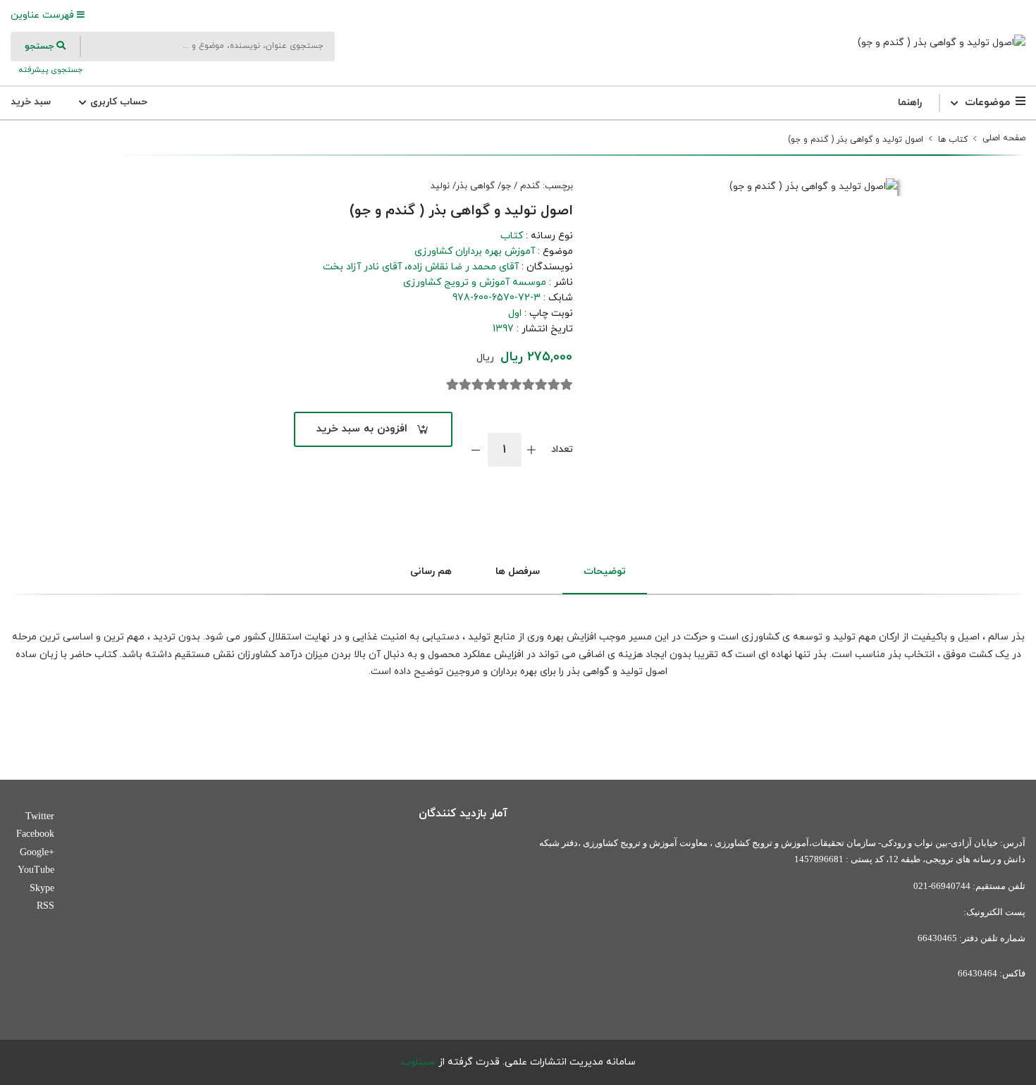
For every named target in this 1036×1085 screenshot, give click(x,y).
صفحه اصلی (1003, 138)
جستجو (40, 46)
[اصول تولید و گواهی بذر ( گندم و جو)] (941, 42)
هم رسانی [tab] (431, 571)
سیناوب (418, 1062)
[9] (465, 385)
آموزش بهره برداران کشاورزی (474, 251)
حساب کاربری (117, 102)
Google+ (37, 852)
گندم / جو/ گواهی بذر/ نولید (485, 186)
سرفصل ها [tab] (517, 571)
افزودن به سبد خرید (361, 429)
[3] (541, 385)
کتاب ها (953, 139)
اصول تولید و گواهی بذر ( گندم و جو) (855, 139)
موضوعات (987, 102)
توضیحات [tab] (605, 571)
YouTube (36, 869)
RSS (45, 905)
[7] (490, 385)
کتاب (511, 236)
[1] (566, 385)
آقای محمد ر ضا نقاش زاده (463, 267)
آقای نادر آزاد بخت (362, 267)
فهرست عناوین (44, 15)
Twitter (39, 816)
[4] (528, 385)
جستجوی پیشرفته (49, 69)
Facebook (35, 833)
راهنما (910, 102)
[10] (452, 385)
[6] (503, 385)
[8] (477, 385)
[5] (516, 385)
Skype (42, 888)
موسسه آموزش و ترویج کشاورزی (474, 282)
